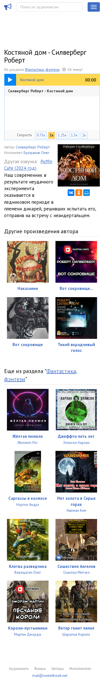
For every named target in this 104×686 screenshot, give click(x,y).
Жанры (40, 668)
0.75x (41, 135)
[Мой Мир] (86, 192)
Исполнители (80, 668)
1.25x (62, 135)
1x (52, 135)
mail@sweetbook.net (49, 675)
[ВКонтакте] (71, 192)
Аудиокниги (19, 668)
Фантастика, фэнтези (42, 69)
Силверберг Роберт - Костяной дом (40, 90)
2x (84, 135)
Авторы (57, 668)
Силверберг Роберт (33, 147)
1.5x (74, 135)
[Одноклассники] (78, 192)
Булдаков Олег (36, 152)
